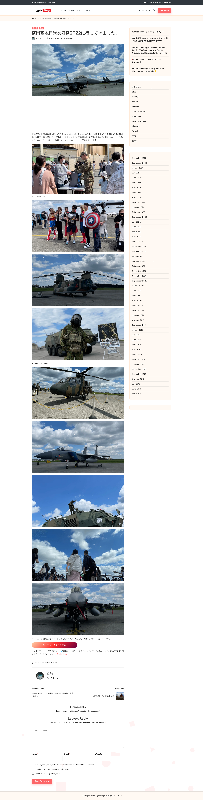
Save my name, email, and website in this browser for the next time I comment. (65, 765)
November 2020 (139, 276)
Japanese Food (138, 111)
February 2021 (138, 266)
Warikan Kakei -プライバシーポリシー (148, 32)
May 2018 (136, 394)
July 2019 (136, 335)
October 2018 (138, 379)
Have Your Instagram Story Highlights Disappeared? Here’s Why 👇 (148, 69)
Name (35, 754)
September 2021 (139, 261)
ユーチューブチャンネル (54, 645)
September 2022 (139, 217)
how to (135, 101)
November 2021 (139, 251)
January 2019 (138, 364)
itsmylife (135, 106)
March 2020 (137, 305)
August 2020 (138, 286)
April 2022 (136, 236)
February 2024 (138, 202)
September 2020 (139, 281)
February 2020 (138, 310)
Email (67, 754)
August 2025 (137, 168)
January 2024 (138, 207)
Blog (41, 28)
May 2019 (136, 344)
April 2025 (136, 187)
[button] (164, 10)
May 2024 (136, 192)
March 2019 (137, 354)
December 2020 (139, 271)
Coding (135, 97)
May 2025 (136, 182)
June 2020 (136, 290)
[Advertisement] (78, 116)
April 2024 (136, 197)
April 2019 (136, 349)
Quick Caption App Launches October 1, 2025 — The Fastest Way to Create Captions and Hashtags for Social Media (149, 50)
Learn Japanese (139, 121)
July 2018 (136, 384)
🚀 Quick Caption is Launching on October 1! (146, 60)
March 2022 (137, 241)
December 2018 (139, 369)
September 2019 (139, 325)
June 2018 (136, 389)
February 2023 (138, 212)
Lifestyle (136, 126)
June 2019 (136, 339)
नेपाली (134, 136)
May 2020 (136, 295)
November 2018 (139, 374)
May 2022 (136, 231)
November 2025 (139, 158)
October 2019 (138, 320)
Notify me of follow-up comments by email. (52, 769)
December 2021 (139, 246)
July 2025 (136, 173)
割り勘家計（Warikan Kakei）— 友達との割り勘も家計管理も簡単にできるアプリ (150, 39)
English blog (62, 654)
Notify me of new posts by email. (48, 774)
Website (98, 754)
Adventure (136, 87)
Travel (135, 131)
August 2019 (137, 330)
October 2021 (138, 256)
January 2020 (138, 315)
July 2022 (136, 222)
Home (34, 18)
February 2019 (138, 359)
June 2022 (136, 227)
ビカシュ (52, 673)
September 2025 (139, 163)
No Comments (69, 38)
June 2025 (136, 178)
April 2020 (137, 300)
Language (136, 116)
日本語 (40, 18)
